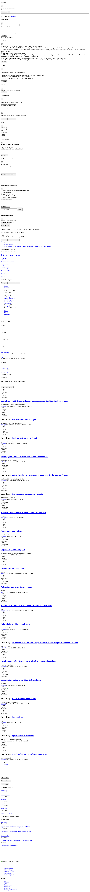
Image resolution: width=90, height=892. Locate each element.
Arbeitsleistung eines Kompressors (16, 587)
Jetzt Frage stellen (7, 387)
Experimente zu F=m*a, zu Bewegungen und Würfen (15, 826)
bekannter (3, 799)
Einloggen (3, 283)
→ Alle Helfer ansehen (7, 813)
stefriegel (3, 406)
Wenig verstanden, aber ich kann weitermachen (16, 190)
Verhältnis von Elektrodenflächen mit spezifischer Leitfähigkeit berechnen (34, 401)
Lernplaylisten (5, 265)
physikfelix (4, 790)
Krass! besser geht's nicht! (10, 197)
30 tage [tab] (6, 311)
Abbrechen (4, 105)
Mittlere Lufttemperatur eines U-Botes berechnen (23, 512)
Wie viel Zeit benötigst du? (8, 220)
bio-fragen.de (47, 246)
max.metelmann (5, 795)
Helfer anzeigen (5, 225)
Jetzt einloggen (5, 11)
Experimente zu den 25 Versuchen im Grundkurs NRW (16, 831)
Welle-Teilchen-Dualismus (24, 698)
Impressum (7, 886)
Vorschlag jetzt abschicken (8, 174)
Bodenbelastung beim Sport (24, 438)
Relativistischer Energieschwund (15, 624)
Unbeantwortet (4, 382)
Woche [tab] (6, 312)
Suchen (20, 209)
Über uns (6, 882)
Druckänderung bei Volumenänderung (29, 754)
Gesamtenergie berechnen (12, 568)
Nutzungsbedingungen (10, 889)
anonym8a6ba (5, 573)
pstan (2, 555)
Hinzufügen (4, 206)
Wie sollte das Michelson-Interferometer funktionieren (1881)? (40, 475)
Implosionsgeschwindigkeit (13, 549)
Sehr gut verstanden (8, 194)
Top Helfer (4, 259)
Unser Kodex (4, 274)
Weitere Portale (8, 244)
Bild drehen (4, 155)
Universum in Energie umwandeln (27, 494)
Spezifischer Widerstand (23, 735)
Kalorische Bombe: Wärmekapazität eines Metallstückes (26, 605)
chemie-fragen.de (39, 246)
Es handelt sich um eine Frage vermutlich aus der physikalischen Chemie (45, 642)
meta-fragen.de (8, 306)
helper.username (5, 352)
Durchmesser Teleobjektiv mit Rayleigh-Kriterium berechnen (29, 661)
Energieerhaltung (5, 836)
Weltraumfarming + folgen (24, 419)
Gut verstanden (7, 192)
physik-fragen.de (29, 246)
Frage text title (5, 368)
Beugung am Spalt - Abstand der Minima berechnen (24, 456)
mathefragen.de (8, 246)
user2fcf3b (4, 808)
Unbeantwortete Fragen (7, 262)
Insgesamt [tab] (7, 314)
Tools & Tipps (5, 268)
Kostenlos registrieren (13, 283)
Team (5, 883)
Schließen (4, 81)
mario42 (3, 804)
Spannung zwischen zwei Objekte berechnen (21, 680)
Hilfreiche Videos (5, 271)
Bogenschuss (17, 717)
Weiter (6, 764)
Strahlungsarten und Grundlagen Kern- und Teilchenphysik (17, 840)
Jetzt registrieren (15, 16)
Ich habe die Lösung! (9, 196)
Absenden (4, 35)
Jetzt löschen (12, 105)
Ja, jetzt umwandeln (14, 240)
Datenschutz (7, 888)
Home (13, 255)
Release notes (8, 885)
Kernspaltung (4, 822)
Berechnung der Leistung (12, 531)
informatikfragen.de (18, 246)
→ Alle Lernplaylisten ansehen (9, 845)
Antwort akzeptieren (6, 199)
